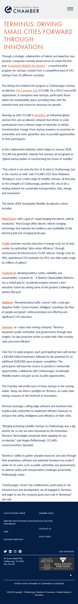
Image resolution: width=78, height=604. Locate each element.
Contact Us (45, 528)
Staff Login (45, 536)
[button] (70, 575)
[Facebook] (20, 551)
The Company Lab (26, 90)
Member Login (46, 513)
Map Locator (46, 521)
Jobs (6, 531)
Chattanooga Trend (14, 513)
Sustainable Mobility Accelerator (26, 66)
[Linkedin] (10, 551)
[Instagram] (15, 551)
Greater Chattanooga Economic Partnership (21, 522)
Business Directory (13, 539)
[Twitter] (5, 551)
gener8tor (39, 115)
